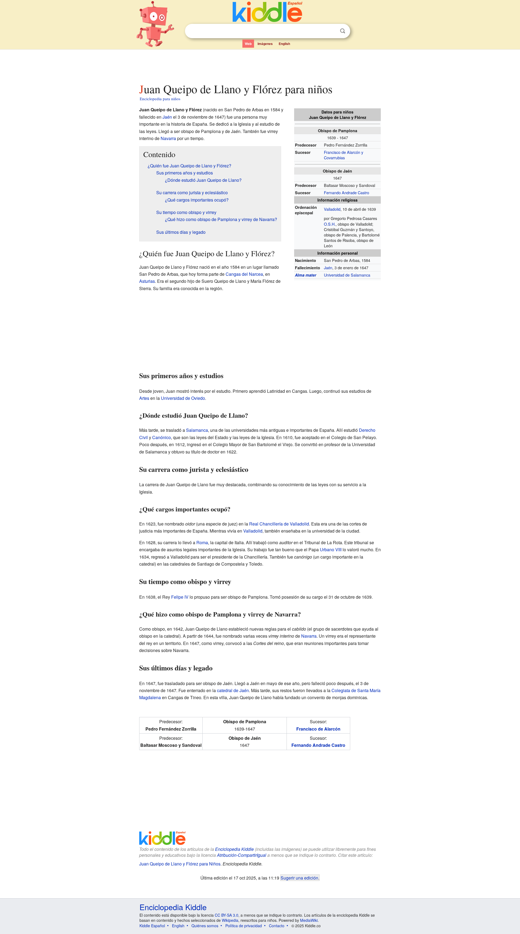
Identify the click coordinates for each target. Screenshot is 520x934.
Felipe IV (179, 597)
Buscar (342, 31)
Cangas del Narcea (244, 274)
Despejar (331, 31)
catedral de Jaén (233, 690)
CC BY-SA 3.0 (226, 915)
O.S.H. (330, 224)
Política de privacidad (243, 925)
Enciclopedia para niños (160, 98)
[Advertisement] (259, 65)
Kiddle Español (152, 925)
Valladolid (332, 209)
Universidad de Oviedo (183, 398)
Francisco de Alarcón (318, 729)
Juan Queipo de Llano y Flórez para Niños (179, 864)
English (284, 43)
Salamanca (197, 430)
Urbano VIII (331, 549)
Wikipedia (230, 920)
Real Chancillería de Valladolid (279, 524)
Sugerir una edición (299, 878)
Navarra (168, 138)
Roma (202, 542)
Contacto (276, 925)
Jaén (328, 267)
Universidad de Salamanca (347, 275)
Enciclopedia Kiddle (234, 849)
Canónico (161, 437)
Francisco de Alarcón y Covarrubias (343, 154)
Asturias (147, 281)
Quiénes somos (204, 925)
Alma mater (305, 275)
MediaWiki (309, 920)
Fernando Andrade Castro (346, 192)
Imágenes (265, 43)
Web (248, 43)
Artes (144, 398)
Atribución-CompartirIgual (241, 855)
